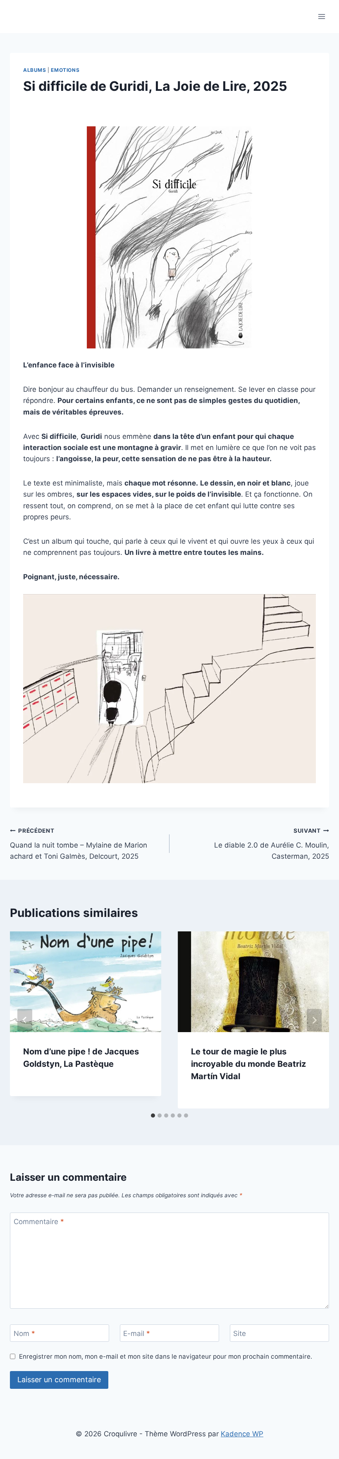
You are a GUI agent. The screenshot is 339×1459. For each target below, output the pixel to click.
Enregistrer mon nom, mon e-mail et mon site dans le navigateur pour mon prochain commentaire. (165, 1356)
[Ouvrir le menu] (321, 16)
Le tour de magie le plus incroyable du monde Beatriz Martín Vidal (248, 1064)
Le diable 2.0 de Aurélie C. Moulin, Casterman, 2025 (271, 843)
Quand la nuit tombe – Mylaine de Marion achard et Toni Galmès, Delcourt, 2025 (78, 843)
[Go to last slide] (24, 1020)
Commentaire (39, 1221)
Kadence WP (242, 1434)
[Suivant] (314, 1020)
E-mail (136, 1333)
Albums (34, 70)
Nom (24, 1333)
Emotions (65, 70)
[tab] (153, 1115)
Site (239, 1333)
